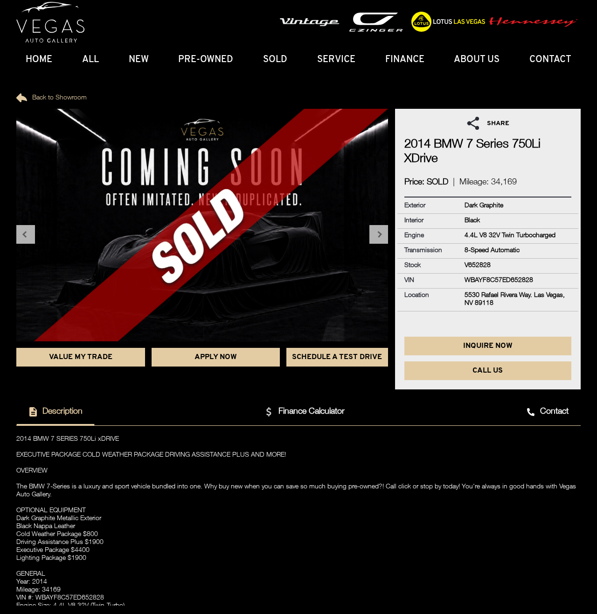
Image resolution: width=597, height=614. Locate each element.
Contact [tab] (554, 412)
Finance (404, 59)
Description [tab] (62, 412)
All (90, 59)
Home (39, 59)
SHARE (498, 123)
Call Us (487, 370)
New (139, 59)
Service (336, 59)
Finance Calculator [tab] (311, 412)
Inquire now (488, 346)
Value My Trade (80, 357)
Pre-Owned (205, 59)
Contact (550, 59)
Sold (275, 59)
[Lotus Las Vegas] (50, 22)
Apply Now (215, 357)
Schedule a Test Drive (337, 357)
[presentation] (25, 234)
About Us (477, 59)
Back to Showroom (58, 98)
